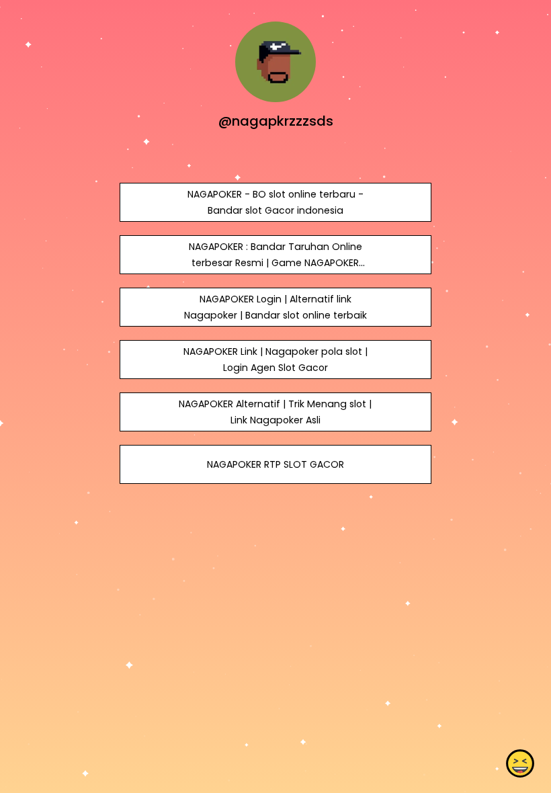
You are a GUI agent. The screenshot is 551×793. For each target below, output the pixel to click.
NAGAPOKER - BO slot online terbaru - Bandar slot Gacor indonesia (275, 202)
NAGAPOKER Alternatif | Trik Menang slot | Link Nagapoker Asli (275, 412)
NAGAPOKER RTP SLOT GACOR (275, 464)
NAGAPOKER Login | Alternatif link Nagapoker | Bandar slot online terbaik (275, 307)
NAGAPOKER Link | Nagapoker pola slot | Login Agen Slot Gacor (275, 359)
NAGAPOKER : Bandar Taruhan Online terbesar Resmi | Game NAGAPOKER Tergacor (275, 263)
